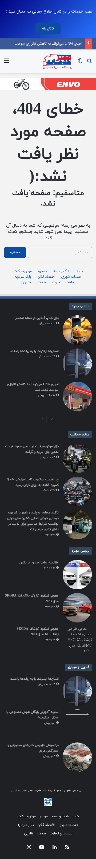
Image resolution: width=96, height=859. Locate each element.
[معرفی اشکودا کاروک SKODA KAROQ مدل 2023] (77, 607)
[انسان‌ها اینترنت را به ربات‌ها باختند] (77, 363)
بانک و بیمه (61, 271)
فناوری (26, 282)
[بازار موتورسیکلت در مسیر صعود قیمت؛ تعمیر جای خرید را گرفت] (77, 458)
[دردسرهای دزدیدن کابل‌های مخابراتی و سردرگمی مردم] (77, 757)
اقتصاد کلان (46, 277)
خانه (80, 271)
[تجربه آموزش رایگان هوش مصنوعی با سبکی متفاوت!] (77, 724)
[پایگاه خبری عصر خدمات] (57, 61)
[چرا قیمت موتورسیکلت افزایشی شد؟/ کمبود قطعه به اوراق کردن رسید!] (77, 491)
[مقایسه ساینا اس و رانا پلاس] (77, 574)
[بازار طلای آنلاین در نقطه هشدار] (77, 330)
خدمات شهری (71, 277)
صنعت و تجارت (63, 282)
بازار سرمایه (23, 277)
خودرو (42, 271)
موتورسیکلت (22, 271)
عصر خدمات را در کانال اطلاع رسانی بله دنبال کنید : (48, 11)
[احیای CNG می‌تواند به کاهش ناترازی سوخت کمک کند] (77, 396)
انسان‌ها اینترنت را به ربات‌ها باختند (34, 351)
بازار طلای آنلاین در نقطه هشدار (37, 318)
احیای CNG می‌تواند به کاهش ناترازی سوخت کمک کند (41, 44)
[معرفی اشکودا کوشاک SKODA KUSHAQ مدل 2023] (77, 641)
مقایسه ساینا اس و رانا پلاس (39, 562)
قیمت (41, 282)
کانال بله (48, 28)
